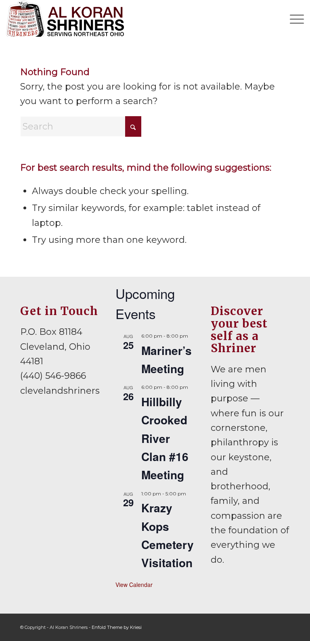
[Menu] (293, 18)
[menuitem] (293, 18)
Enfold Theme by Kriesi (117, 627)
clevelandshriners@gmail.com (88, 390)
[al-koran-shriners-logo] (65, 18)
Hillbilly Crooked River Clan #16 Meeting (165, 438)
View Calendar (134, 584)
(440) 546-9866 (53, 375)
